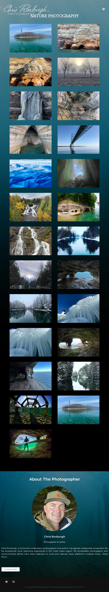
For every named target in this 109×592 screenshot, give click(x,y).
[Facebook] (6, 581)
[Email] (13, 581)
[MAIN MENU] (103, 9)
